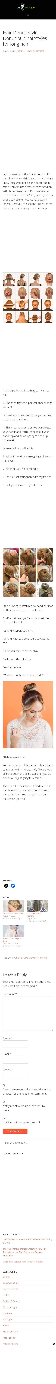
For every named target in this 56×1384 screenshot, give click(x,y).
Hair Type (7, 1319)
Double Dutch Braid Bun (13, 913)
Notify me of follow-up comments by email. (24, 1108)
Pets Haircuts (9, 1337)
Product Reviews (10, 1343)
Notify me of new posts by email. (22, 1122)
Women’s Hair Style (38, 957)
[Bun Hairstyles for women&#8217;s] (37, 906)
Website (7, 1069)
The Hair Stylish (28, 7)
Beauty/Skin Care (11, 1282)
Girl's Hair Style (21, 957)
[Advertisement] (28, 85)
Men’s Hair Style (10, 1331)
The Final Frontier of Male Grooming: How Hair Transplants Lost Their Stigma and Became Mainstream (24, 1252)
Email (7, 1054)
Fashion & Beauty (11, 1301)
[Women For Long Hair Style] (13, 931)
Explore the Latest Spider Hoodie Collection (23, 1261)
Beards (6, 1276)
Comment (10, 994)
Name (7, 1038)
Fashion (6, 1295)
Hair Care (7, 1313)
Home (6, 1325)
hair (5, 178)
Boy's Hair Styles (10, 1289)
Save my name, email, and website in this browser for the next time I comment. (27, 1091)
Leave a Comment (35, 50)
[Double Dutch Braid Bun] (13, 906)
